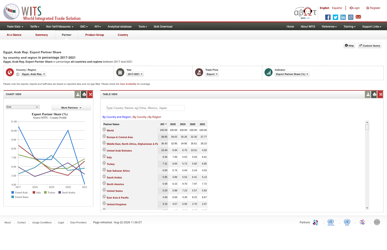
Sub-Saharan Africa (118, 170)
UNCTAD (331, 221)
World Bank (378, 221)
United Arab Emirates (119, 150)
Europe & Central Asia (120, 137)
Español (337, 8)
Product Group (94, 35)
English (324, 8)
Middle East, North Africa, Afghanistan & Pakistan (136, 144)
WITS (45, 11)
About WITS (308, 26)
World (110, 130)
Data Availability (128, 83)
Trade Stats (14, 26)
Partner (66, 35)
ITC (316, 221)
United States (115, 191)
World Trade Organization (362, 221)
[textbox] (145, 108)
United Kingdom (116, 204)
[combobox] (23, 107)
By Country (139, 117)
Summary (41, 35)
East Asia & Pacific (118, 197)
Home (290, 26)
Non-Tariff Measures (58, 26)
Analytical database (120, 26)
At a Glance (14, 35)
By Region (154, 117)
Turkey (111, 164)
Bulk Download (163, 26)
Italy (109, 157)
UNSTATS (347, 221)
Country (123, 35)
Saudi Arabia (114, 177)
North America (115, 184)
